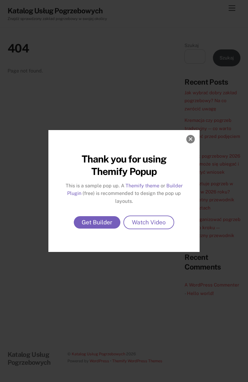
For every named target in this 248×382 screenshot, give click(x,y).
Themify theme (142, 186)
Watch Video (149, 222)
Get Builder (97, 222)
